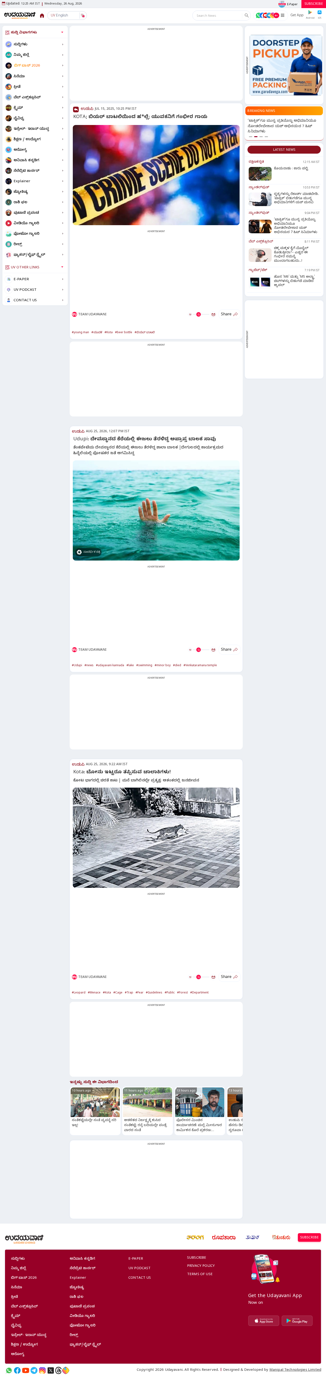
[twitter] (51, 1370)
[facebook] (17, 1370)
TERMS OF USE (200, 1274)
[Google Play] (297, 1321)
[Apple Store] (263, 1321)
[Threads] (58, 1370)
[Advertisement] (156, 66)
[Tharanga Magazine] (195, 1237)
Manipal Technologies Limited (295, 1370)
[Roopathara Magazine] (224, 1237)
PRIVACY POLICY (201, 1266)
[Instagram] (42, 1370)
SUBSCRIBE (314, 4)
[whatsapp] (9, 1370)
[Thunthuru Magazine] (281, 1237)
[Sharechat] (65, 1370)
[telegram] (34, 1370)
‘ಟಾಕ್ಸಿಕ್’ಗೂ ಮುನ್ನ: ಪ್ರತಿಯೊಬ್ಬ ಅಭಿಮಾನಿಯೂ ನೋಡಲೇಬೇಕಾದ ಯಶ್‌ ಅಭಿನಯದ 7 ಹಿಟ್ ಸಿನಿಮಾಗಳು (282, 126)
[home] (20, 15)
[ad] (286, 65)
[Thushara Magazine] (252, 1237)
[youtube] (25, 1370)
